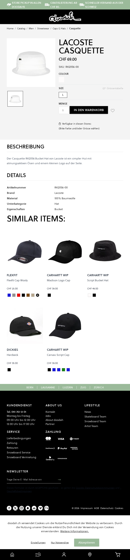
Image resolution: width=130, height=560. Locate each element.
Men (31, 28)
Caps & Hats (59, 28)
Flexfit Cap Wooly (17, 280)
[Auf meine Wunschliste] (112, 110)
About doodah (54, 420)
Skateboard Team (95, 416)
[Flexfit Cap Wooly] (37, 295)
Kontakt (50, 412)
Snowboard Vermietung (21, 457)
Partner (50, 424)
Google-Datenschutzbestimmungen (95, 488)
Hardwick (12, 355)
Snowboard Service (18, 452)
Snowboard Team (95, 421)
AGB (96, 508)
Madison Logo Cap (58, 280)
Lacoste (76, 42)
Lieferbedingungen (19, 438)
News (87, 412)
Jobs (48, 416)
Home (10, 28)
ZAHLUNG (53, 432)
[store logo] (65, 16)
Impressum (87, 508)
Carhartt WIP (57, 275)
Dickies (12, 350)
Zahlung (12, 443)
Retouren (12, 448)
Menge (63, 103)
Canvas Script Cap (58, 355)
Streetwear (43, 28)
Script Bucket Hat (97, 280)
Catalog (21, 28)
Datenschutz (106, 508)
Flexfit (12, 275)
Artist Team (91, 426)
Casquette (75, 28)
